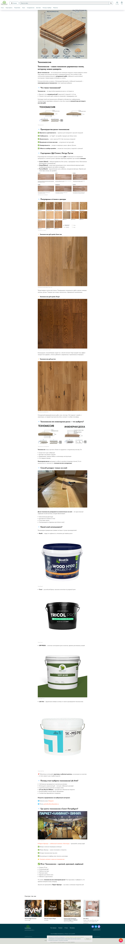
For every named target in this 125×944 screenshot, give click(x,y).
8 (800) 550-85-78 (96, 929)
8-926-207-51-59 (97, 928)
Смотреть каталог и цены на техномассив (52, 859)
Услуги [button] (23, 7)
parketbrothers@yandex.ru (51, 804)
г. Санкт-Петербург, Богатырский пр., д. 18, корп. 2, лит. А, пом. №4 (62, 933)
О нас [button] (2, 7)
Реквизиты (55, 7)
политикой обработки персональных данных (74, 937)
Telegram (51, 801)
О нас (66, 928)
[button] (117, 3)
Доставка (38, 7)
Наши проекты (9, 7)
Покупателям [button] (17, 7)
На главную (53, 928)
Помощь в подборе (47, 7)
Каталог (60, 928)
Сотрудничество (30, 7)
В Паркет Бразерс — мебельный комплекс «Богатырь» (54, 843)
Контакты (72, 928)
